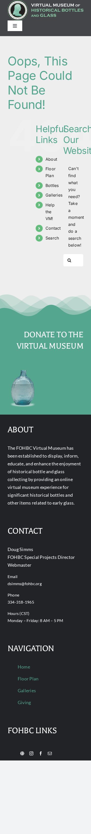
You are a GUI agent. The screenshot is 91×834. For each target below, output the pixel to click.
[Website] (22, 753)
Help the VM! (50, 211)
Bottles (52, 185)
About (51, 159)
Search (52, 238)
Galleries (54, 195)
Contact (53, 228)
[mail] (50, 753)
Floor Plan (28, 678)
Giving (24, 702)
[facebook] (41, 753)
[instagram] (31, 753)
